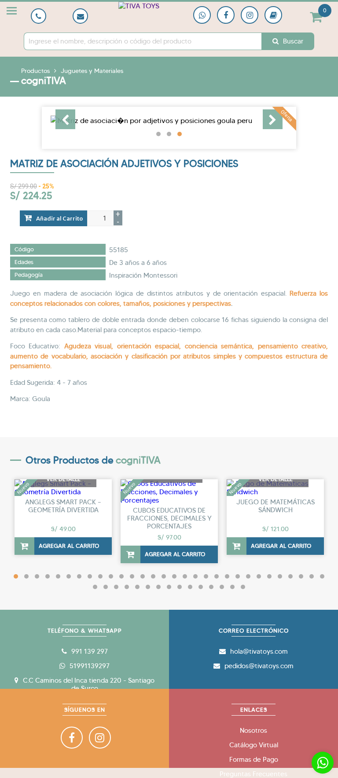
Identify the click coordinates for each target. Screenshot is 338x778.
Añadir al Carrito (59, 218)
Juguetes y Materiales (92, 71)
